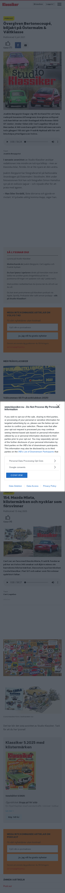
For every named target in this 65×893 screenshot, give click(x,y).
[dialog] (32, 446)
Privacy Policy (49, 486)
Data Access (32, 486)
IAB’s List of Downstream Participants (36, 451)
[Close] (59, 407)
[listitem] (32, 460)
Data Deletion (15, 486)
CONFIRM (17, 475)
